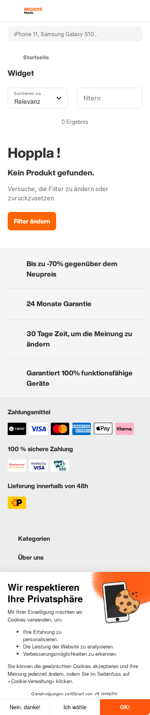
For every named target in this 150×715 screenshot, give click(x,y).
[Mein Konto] (125, 10)
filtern (91, 98)
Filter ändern (32, 221)
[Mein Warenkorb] (138, 10)
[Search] (132, 34)
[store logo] (33, 11)
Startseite (36, 57)
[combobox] (64, 34)
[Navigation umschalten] (11, 10)
